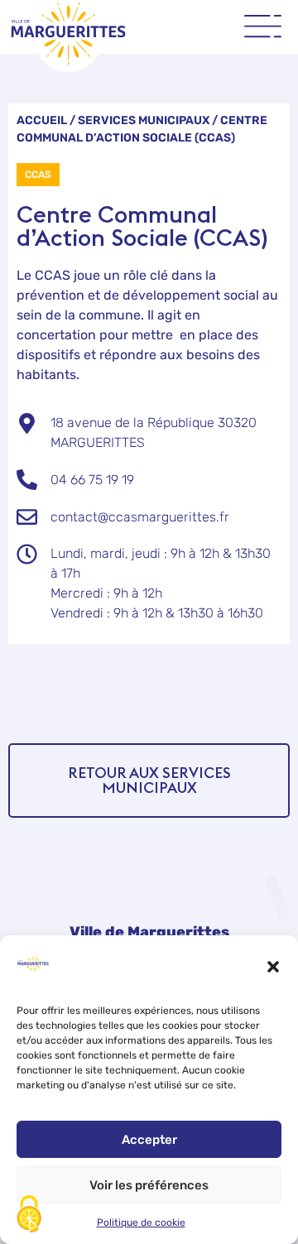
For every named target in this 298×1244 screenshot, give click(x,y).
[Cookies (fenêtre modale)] (29, 1215)
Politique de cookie (141, 1222)
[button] (273, 966)
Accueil (42, 120)
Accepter (149, 1139)
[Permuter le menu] (262, 26)
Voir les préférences (149, 1185)
